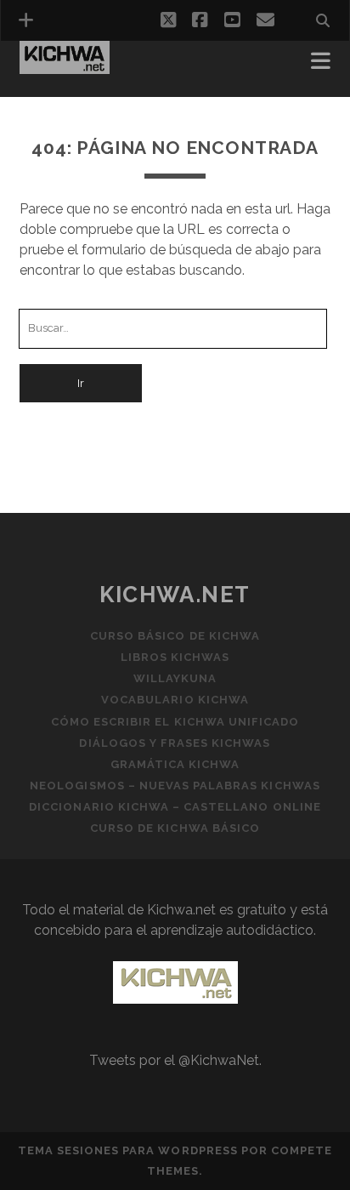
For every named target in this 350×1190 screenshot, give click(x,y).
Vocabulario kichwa (175, 699)
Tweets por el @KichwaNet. (175, 1060)
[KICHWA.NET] (65, 66)
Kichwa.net (175, 594)
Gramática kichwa (175, 764)
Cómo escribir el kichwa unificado (175, 721)
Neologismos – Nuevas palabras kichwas (175, 785)
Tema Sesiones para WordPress (128, 1150)
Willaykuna (175, 678)
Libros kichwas (175, 657)
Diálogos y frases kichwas (174, 743)
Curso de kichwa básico (175, 828)
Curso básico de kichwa (175, 635)
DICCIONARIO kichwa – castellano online (175, 806)
